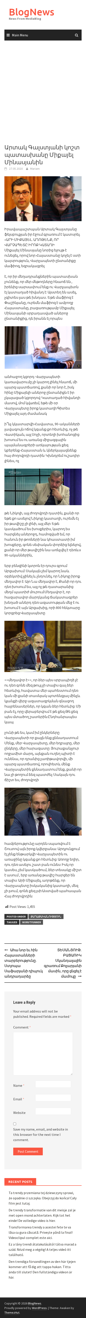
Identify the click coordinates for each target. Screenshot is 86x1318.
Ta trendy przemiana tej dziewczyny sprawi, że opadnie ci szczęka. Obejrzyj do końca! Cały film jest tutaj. (43, 1198)
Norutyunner (31, 922)
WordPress (39, 1308)
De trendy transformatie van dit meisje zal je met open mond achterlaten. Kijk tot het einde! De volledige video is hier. (42, 1215)
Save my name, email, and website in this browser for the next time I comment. (40, 1134)
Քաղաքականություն (46, 916)
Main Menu (20, 35)
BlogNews (31, 12)
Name (18, 1085)
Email (18, 1099)
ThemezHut (11, 1312)
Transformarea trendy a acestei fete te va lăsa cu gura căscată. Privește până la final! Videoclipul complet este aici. (41, 1232)
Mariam (35, 169)
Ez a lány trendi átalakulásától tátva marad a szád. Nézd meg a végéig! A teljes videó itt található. (42, 1249)
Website (19, 1112)
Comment (22, 1027)
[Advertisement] (43, 92)
